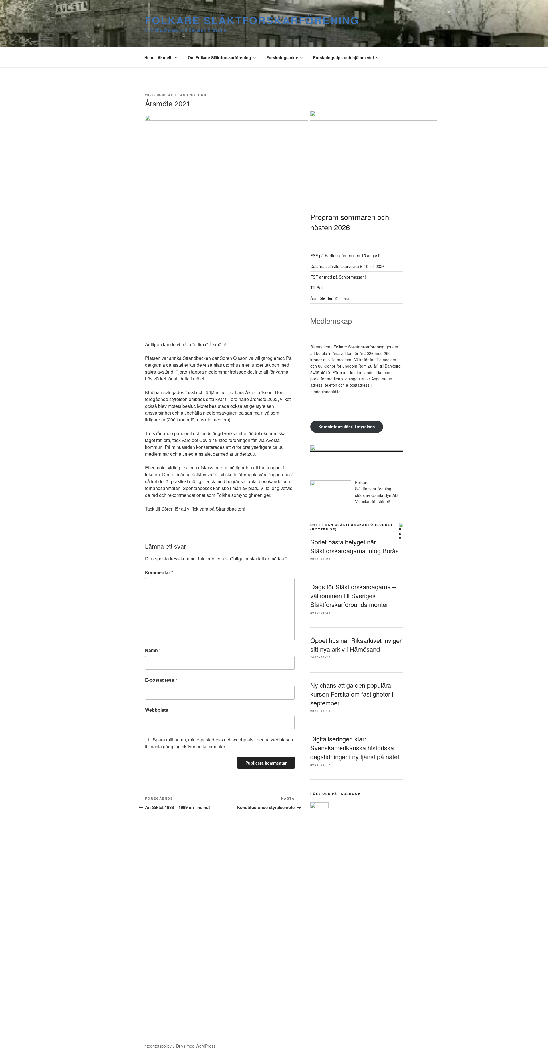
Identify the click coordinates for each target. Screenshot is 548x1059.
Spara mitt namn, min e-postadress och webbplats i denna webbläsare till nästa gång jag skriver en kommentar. (220, 743)
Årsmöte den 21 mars (329, 298)
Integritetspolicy (157, 1046)
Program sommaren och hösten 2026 (349, 221)
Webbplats (156, 710)
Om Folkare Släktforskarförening (219, 57)
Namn (153, 650)
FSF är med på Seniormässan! (338, 277)
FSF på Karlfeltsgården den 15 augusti (345, 255)
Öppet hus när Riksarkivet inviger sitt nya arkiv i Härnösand (356, 644)
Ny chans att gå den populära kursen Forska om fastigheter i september (351, 694)
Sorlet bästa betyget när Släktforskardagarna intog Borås (354, 546)
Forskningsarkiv (282, 57)
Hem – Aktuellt (158, 57)
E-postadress (161, 680)
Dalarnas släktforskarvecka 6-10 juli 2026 (347, 266)
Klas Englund (191, 95)
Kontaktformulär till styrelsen (346, 426)
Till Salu (317, 287)
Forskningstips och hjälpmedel (343, 57)
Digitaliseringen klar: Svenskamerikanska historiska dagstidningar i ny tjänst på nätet (354, 747)
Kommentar (159, 572)
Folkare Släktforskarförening (252, 20)
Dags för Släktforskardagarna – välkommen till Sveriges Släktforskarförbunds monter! (353, 595)
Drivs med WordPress (195, 1046)
